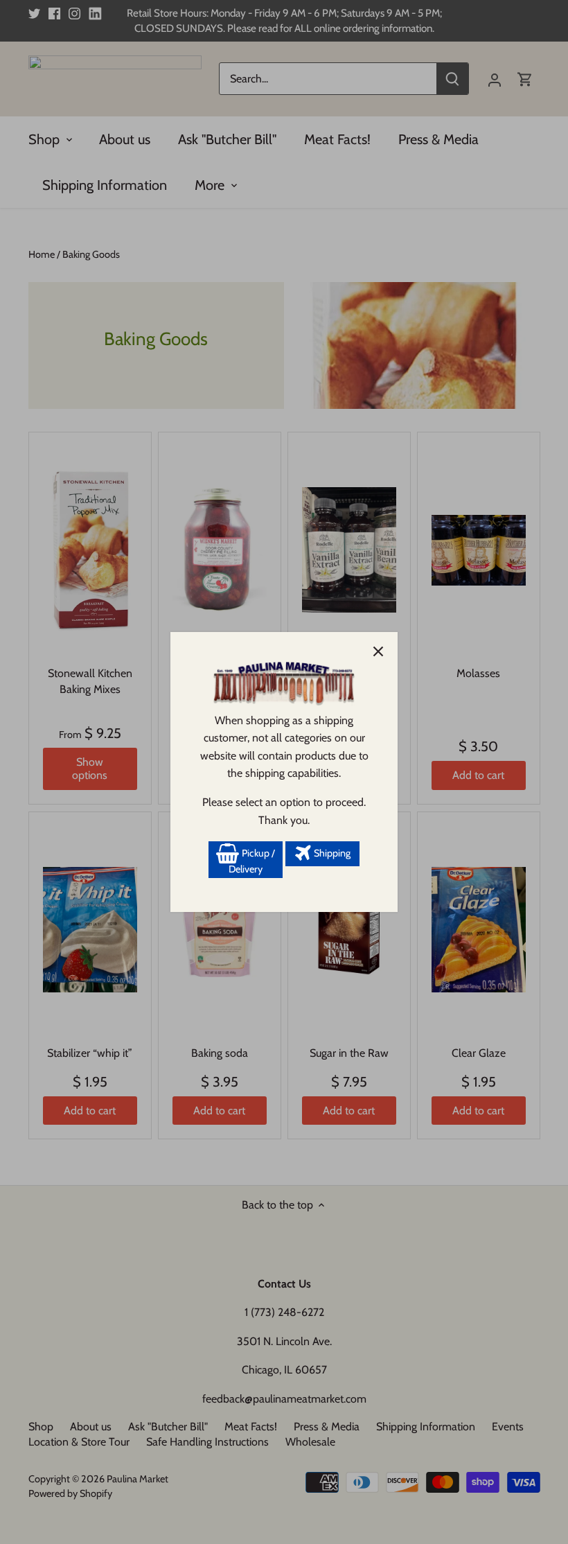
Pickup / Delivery (252, 861)
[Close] (378, 651)
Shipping (331, 853)
